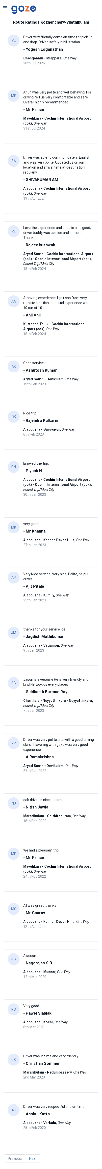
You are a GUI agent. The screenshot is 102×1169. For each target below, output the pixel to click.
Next (33, 1159)
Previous (15, 1159)
